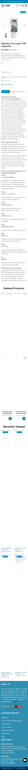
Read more (15, 701)
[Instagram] (16, 706)
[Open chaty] (25, 760)
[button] (3, 25)
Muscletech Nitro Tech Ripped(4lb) (7, 412)
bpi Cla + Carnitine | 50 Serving (20, 548)
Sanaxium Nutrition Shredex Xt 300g (20, 412)
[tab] (5, 91)
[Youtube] (19, 706)
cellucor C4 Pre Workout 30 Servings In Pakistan (7, 674)
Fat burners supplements (14, 77)
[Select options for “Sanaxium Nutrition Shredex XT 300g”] (23, 418)
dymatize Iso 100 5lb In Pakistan (21, 673)
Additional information (17, 91)
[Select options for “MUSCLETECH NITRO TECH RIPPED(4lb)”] (10, 418)
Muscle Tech (6, 81)
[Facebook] (12, 706)
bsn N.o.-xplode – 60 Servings (6, 548)
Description (5, 91)
